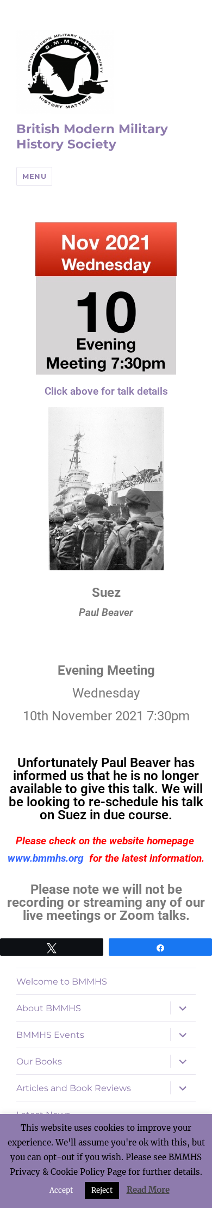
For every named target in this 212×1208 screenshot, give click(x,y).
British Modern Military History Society (92, 136)
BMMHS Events (50, 1035)
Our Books (39, 1061)
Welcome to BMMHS (61, 981)
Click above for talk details (106, 391)
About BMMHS (48, 1008)
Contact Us (40, 1141)
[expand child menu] (183, 1008)
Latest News (43, 1115)
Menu (34, 176)
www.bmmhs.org (46, 858)
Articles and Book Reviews (73, 1088)
